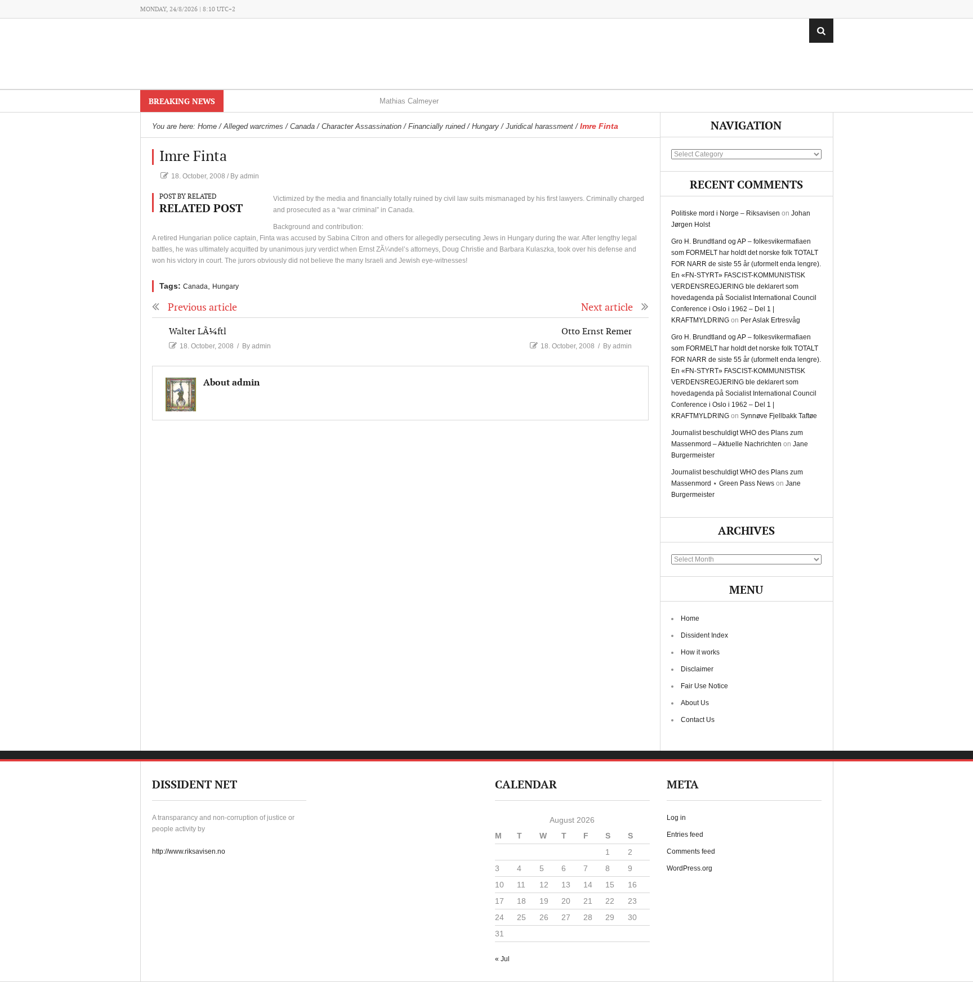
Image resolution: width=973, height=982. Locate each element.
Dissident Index (704, 635)
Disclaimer (697, 669)
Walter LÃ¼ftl (197, 331)
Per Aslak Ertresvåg (770, 320)
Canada (302, 126)
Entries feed (685, 834)
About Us (695, 703)
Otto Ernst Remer (596, 331)
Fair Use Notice (704, 686)
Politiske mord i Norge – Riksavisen (725, 213)
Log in (676, 818)
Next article (607, 307)
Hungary (485, 126)
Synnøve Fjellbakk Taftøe (778, 416)
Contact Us (698, 720)
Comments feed (691, 851)
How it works (700, 652)
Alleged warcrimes (253, 126)
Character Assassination (361, 126)
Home (690, 618)
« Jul (502, 959)
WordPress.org (689, 868)
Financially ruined (436, 126)
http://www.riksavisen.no (188, 851)
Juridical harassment (539, 126)
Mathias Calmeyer (409, 101)
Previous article (202, 307)
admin (249, 176)
